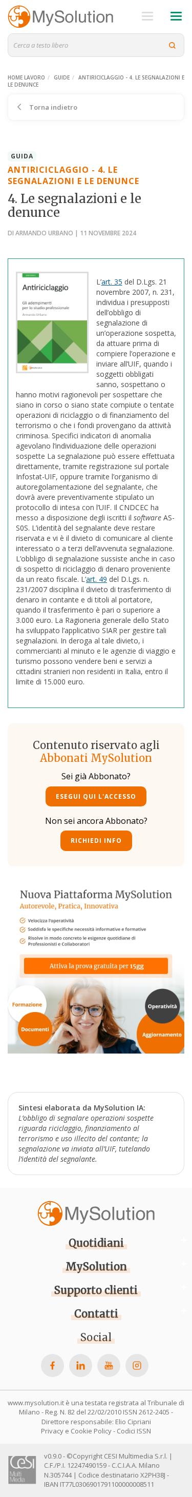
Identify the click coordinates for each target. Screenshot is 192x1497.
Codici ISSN (134, 1430)
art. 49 (96, 579)
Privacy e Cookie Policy (76, 1430)
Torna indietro (52, 107)
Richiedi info (96, 840)
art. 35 (111, 282)
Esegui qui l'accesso (96, 796)
